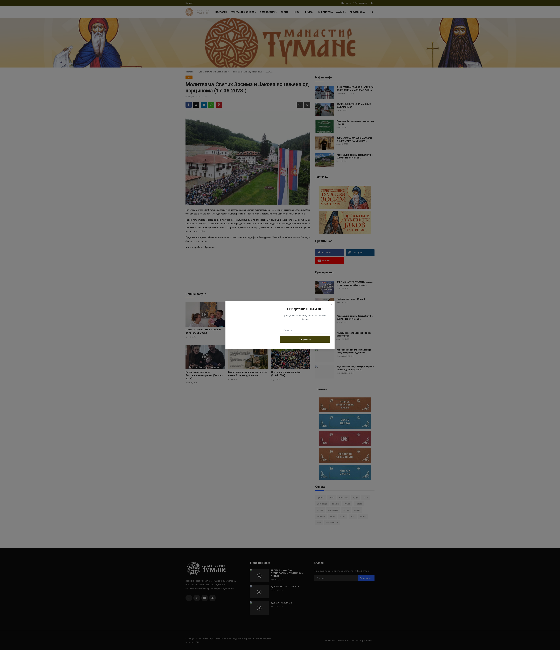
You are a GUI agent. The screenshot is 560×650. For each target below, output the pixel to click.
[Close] (331, 304)
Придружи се (305, 339)
